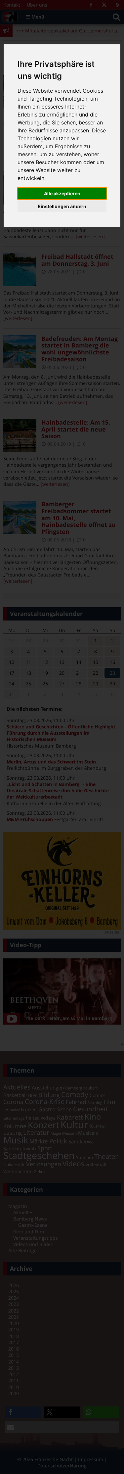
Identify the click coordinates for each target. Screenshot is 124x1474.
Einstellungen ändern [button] (62, 206)
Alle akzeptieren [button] (62, 193)
